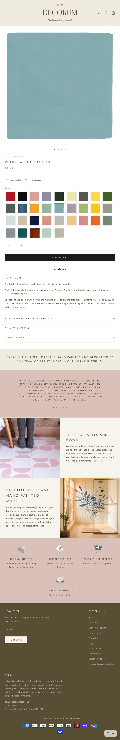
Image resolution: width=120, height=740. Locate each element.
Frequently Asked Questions (102, 664)
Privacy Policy (95, 633)
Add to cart (60, 257)
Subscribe (16, 639)
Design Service (95, 658)
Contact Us (94, 638)
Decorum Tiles (14, 156)
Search (92, 617)
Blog (91, 643)
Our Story (93, 622)
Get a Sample (60, 269)
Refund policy (95, 653)
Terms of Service (96, 648)
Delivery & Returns (97, 627)
